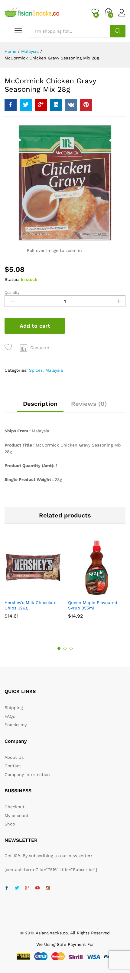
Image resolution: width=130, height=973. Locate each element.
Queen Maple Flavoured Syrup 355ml (92, 605)
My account (17, 815)
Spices (36, 370)
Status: (12, 279)
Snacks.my (16, 724)
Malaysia (54, 370)
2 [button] (65, 648)
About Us (14, 757)
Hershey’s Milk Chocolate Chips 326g (31, 605)
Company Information (27, 774)
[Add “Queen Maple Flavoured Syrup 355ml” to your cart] (89, 592)
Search (117, 31)
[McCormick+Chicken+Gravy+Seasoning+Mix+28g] (26, 105)
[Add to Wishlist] (9, 347)
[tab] (40, 406)
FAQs (10, 716)
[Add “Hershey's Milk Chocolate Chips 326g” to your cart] (25, 592)
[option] (33, 582)
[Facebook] (7, 888)
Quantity (12, 292)
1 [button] (58, 648)
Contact (13, 765)
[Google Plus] (27, 888)
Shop (10, 824)
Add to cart (35, 326)
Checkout (14, 806)
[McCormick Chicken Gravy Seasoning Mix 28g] (11, 105)
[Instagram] (48, 888)
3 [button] (71, 648)
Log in (121, 16)
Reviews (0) (89, 404)
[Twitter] (17, 888)
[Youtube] (37, 888)
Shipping (14, 707)
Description (40, 404)
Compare (39, 347)
